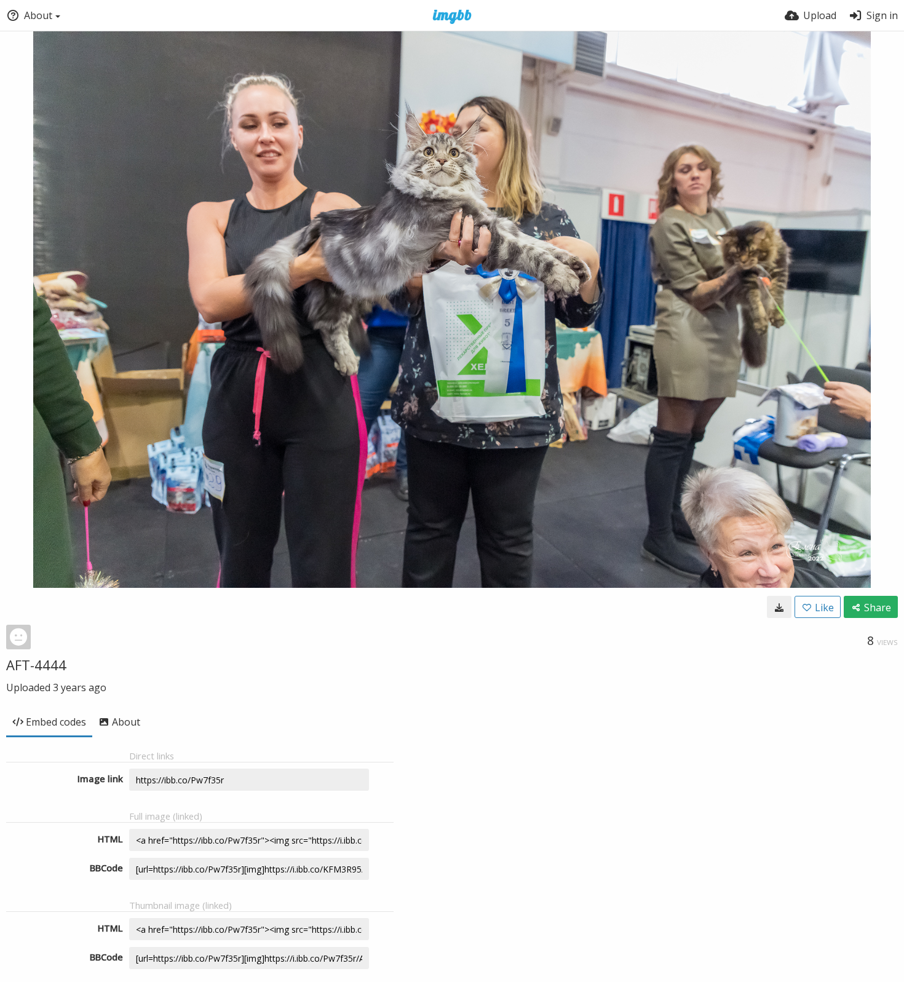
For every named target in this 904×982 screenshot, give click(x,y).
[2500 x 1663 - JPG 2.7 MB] (779, 607)
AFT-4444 (36, 664)
